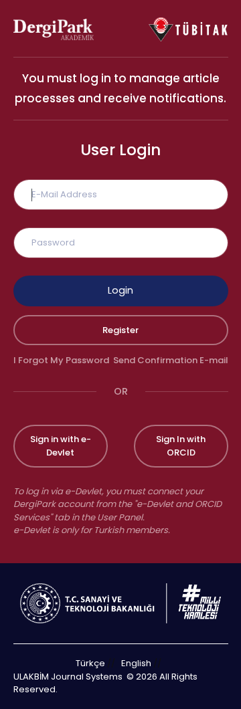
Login (120, 290)
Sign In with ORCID (181, 446)
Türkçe (90, 663)
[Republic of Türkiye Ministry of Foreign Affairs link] (120, 602)
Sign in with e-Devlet (60, 446)
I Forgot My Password (61, 360)
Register (120, 330)
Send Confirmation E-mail (170, 360)
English (136, 663)
